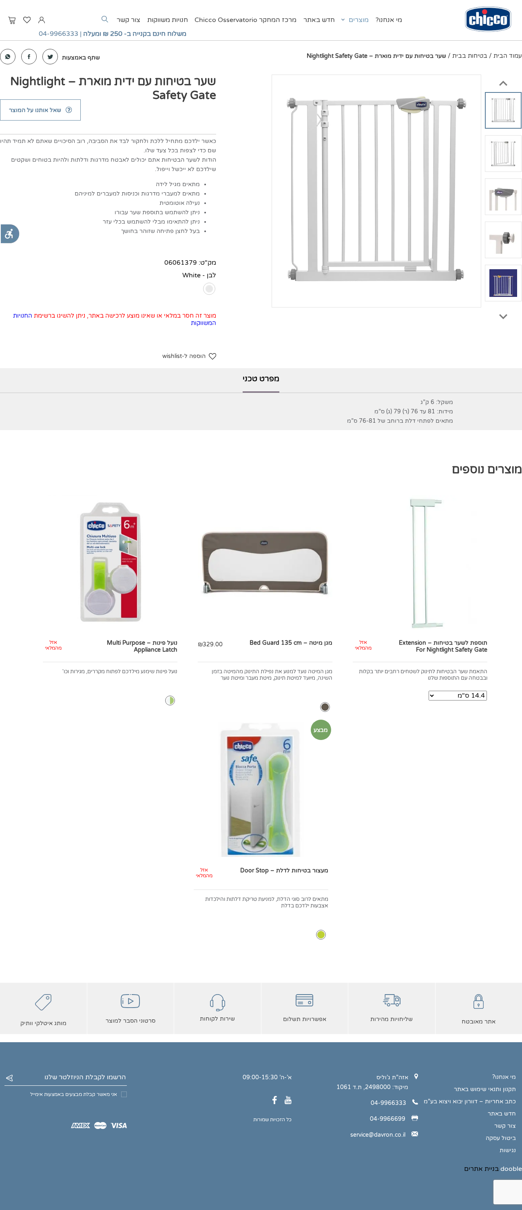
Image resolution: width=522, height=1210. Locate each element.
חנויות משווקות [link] (167, 20)
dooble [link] (511, 1169)
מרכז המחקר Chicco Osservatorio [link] (245, 20)
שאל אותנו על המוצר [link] (35, 110)
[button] (503, 80)
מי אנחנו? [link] (389, 20)
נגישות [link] (508, 1150)
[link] (10, 234)
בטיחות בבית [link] (469, 55)
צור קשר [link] (128, 20)
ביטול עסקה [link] (501, 1138)
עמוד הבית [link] (507, 55)
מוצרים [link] (359, 20)
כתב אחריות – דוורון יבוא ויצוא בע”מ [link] (470, 1101)
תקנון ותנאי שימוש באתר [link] (485, 1089)
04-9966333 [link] (58, 34)
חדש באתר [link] (319, 20)
